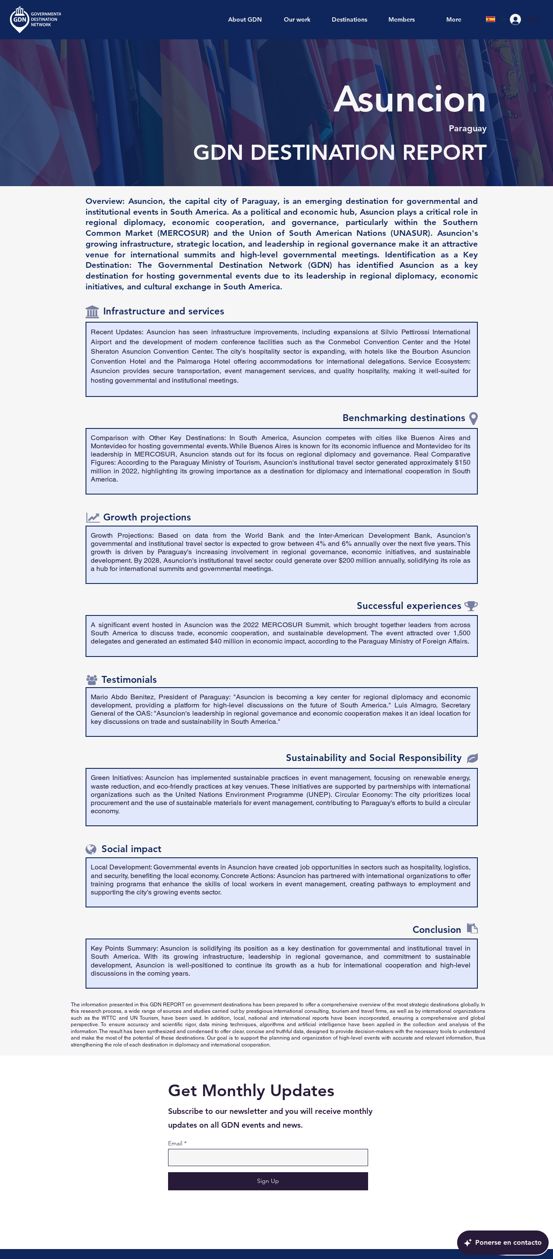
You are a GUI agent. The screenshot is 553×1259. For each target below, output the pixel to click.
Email (175, 1143)
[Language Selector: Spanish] (496, 19)
